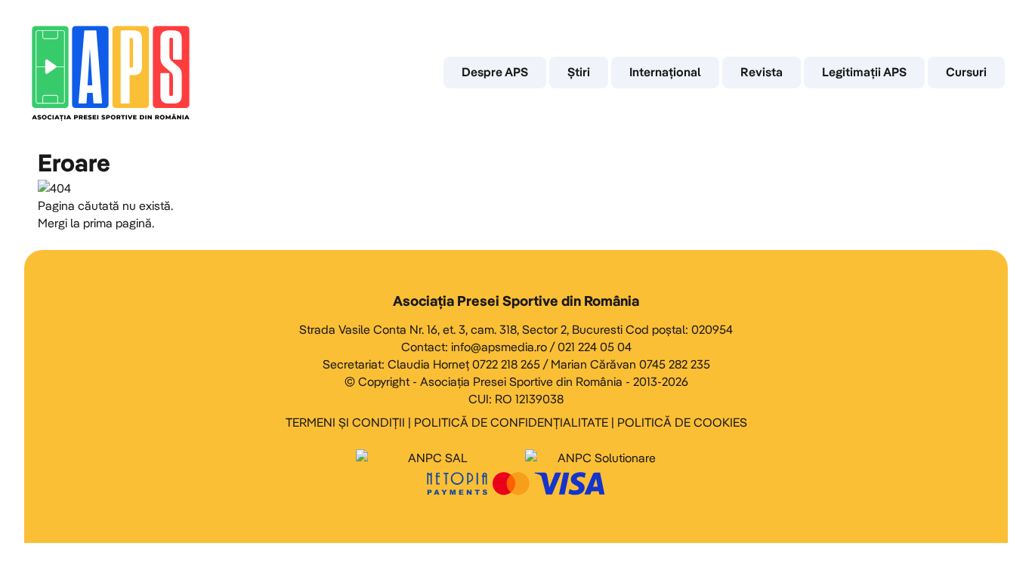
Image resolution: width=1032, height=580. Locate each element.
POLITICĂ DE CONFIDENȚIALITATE (511, 422)
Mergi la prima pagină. (96, 222)
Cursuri (966, 71)
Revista (761, 71)
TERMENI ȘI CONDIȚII (345, 422)
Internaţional (665, 71)
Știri (578, 71)
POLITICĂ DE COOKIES (682, 422)
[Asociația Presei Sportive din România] (110, 72)
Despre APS (495, 71)
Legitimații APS (864, 71)
